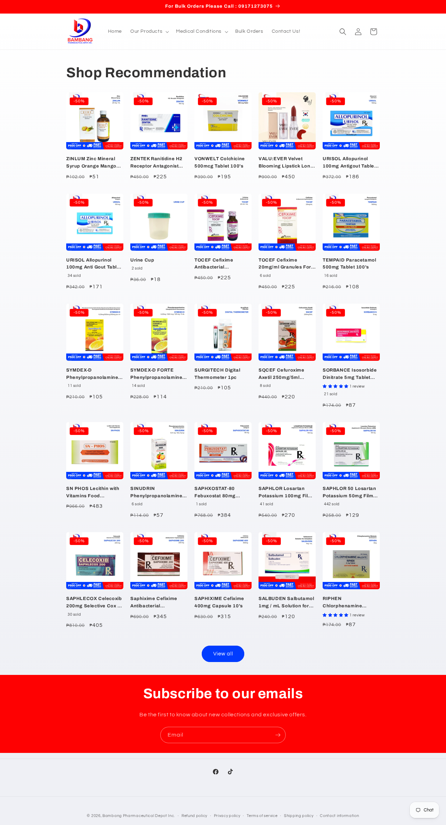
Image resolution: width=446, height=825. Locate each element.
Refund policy (194, 815)
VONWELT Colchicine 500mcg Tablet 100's (219, 162)
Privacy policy (227, 815)
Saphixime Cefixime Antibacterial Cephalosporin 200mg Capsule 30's (156, 603)
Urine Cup (142, 260)
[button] (149, 31)
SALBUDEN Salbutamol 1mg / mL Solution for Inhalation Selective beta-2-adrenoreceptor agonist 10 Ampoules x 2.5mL (286, 603)
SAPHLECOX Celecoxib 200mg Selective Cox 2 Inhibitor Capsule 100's (94, 603)
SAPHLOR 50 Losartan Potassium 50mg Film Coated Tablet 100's (349, 493)
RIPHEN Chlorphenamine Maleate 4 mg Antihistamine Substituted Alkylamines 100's (351, 603)
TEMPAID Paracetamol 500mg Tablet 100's (349, 264)
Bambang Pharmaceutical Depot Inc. (138, 816)
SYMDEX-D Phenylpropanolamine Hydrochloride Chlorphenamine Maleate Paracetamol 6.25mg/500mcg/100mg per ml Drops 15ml (94, 374)
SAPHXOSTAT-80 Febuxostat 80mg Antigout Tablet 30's (217, 493)
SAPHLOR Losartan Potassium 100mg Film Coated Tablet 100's (285, 493)
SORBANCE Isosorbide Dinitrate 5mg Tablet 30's (350, 374)
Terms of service (262, 815)
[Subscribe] (277, 735)
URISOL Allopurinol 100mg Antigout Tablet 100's (349, 163)
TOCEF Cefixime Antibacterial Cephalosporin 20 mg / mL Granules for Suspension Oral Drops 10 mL (221, 264)
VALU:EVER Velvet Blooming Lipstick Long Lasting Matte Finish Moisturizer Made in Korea (286, 163)
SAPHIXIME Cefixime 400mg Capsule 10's (219, 602)
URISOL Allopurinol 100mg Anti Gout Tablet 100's (93, 264)
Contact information (339, 815)
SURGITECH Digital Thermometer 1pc (217, 374)
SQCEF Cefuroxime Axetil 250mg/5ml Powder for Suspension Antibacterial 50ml (286, 374)
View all (223, 653)
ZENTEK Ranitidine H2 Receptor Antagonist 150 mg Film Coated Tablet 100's (156, 163)
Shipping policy (299, 815)
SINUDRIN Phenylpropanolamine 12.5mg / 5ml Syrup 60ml (156, 493)
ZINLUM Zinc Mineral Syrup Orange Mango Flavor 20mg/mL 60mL (92, 163)
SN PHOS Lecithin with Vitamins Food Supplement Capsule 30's (93, 493)
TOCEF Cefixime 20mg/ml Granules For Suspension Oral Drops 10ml (286, 264)
